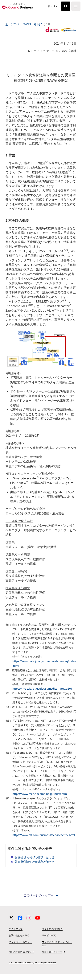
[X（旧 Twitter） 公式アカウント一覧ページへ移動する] (11, 917)
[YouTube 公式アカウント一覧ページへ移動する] (37, 917)
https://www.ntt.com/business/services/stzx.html (43, 835)
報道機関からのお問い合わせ (34, 862)
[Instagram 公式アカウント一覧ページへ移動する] (28, 917)
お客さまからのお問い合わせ (34, 857)
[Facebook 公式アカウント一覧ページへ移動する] (20, 917)
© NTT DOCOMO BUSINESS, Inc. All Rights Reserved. (32, 962)
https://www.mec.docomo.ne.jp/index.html (40, 794)
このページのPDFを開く (26, 24)
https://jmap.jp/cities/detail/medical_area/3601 (42, 688)
